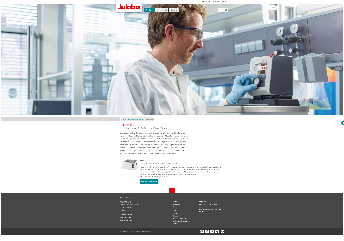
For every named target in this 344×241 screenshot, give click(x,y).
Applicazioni (161, 10)
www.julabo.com (126, 220)
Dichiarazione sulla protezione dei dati (210, 211)
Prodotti (148, 10)
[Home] (129, 6)
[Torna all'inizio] (172, 190)
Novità (175, 211)
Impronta (202, 202)
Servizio (173, 10)
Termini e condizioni (206, 207)
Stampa (175, 224)
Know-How (206, 2)
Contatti (224, 2)
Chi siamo (215, 2)
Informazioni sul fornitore (208, 204)
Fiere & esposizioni (179, 218)
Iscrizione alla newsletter (181, 221)
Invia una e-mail (125, 217)
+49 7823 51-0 (127, 214)
